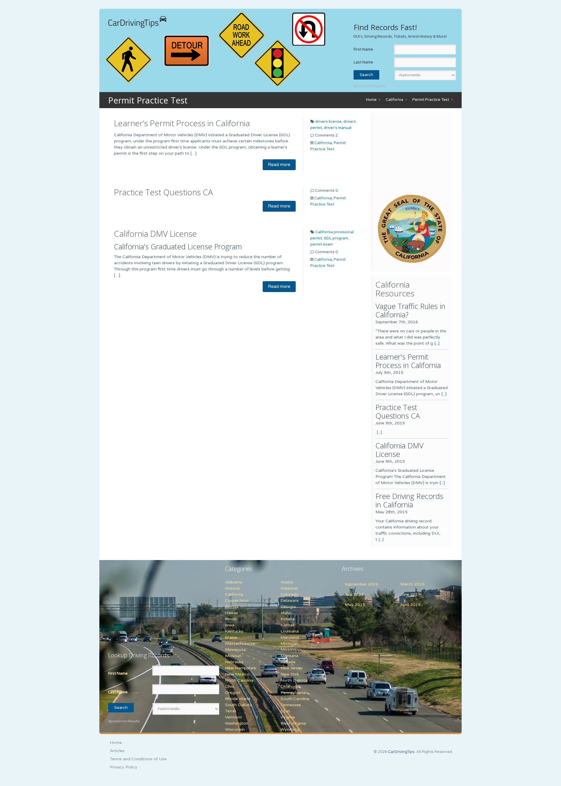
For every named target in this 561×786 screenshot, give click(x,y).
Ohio (229, 686)
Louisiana (289, 631)
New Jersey (291, 668)
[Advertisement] (412, 153)
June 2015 (410, 594)
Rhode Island (237, 698)
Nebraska (234, 661)
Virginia (287, 717)
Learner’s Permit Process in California (182, 123)
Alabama (233, 582)
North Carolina (239, 680)
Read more (279, 164)
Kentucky (234, 631)
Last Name (363, 62)
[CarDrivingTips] (137, 22)
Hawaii (231, 612)
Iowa (229, 625)
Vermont (233, 717)
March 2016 (412, 584)
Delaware (289, 600)
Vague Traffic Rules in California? (410, 310)
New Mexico (237, 674)
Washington (236, 723)
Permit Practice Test (430, 99)
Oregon (232, 692)
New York (289, 674)
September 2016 (361, 584)
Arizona (232, 588)
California (394, 99)
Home (371, 99)
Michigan (289, 643)
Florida (231, 606)
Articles (117, 750)
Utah (285, 711)
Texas (230, 711)
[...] (436, 343)
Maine (231, 637)
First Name (363, 49)
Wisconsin (235, 729)
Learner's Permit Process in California (408, 361)
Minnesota (235, 649)
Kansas (287, 625)
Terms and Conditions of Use (138, 758)
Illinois (231, 618)
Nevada (287, 661)
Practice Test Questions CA (163, 192)
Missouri (233, 655)
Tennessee (290, 704)
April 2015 (410, 604)
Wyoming (289, 729)
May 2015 (355, 604)
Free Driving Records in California (409, 500)
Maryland (289, 637)
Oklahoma (290, 686)
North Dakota (293, 680)
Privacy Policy (123, 767)
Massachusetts (240, 643)
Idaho (286, 612)
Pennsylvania (293, 692)
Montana (289, 655)
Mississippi (291, 649)
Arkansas (289, 588)
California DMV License (155, 233)
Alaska (286, 582)
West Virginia (293, 723)
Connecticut (237, 600)
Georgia (288, 606)
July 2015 (354, 594)
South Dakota (238, 704)
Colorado (289, 594)
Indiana (287, 618)
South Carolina (294, 698)
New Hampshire (240, 668)
